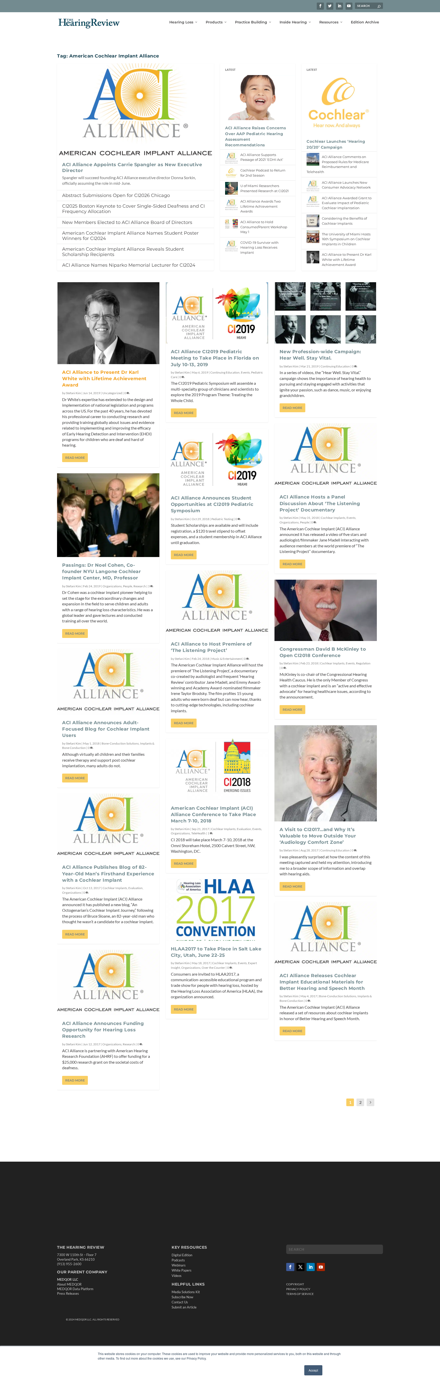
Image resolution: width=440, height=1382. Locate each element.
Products (214, 22)
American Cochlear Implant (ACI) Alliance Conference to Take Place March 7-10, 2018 (213, 814)
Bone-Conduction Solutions (120, 743)
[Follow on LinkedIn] (311, 1267)
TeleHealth (198, 833)
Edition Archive (365, 22)
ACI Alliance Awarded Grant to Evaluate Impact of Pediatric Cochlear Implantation (347, 203)
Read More (75, 458)
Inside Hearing (293, 22)
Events (245, 372)
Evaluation (135, 888)
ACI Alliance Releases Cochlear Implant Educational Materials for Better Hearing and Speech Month (322, 982)
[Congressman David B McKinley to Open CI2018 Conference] (325, 610)
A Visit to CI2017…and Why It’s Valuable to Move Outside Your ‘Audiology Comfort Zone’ (318, 836)
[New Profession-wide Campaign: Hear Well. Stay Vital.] (325, 313)
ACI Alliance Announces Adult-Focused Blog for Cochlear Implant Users (106, 729)
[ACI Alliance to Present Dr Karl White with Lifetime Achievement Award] (313, 257)
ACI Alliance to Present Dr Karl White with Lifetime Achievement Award (347, 259)
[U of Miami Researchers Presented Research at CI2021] (231, 188)
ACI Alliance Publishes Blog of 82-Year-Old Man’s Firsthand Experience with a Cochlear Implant (108, 873)
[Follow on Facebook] (290, 1267)
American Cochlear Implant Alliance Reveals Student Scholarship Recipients (123, 251)
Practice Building (251, 22)
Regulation (363, 663)
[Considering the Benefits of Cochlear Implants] (313, 221)
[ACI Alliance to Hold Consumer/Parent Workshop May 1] (231, 224)
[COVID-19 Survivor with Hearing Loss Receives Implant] (231, 245)
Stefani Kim (73, 393)
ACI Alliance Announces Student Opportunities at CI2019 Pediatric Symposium (212, 504)
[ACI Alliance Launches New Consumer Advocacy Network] (313, 185)
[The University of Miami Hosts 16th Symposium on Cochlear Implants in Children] (313, 236)
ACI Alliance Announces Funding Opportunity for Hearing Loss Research (103, 1030)
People (127, 586)
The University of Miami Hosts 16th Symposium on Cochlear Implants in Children (346, 239)
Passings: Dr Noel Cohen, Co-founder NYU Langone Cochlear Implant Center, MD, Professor (101, 571)
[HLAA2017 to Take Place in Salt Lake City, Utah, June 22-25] (217, 910)
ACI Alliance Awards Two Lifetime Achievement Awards (260, 206)
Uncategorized (112, 393)
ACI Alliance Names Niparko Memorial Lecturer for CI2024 (128, 265)
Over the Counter (213, 968)
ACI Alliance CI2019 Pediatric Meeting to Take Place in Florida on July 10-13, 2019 (215, 358)
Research (139, 586)
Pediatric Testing (222, 519)
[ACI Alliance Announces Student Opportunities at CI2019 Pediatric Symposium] (217, 459)
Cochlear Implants (115, 888)
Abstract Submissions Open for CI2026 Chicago (116, 195)
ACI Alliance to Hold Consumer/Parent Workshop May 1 (263, 227)
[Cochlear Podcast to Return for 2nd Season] (231, 172)
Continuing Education (225, 372)
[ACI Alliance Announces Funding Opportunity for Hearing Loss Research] (108, 982)
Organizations (112, 586)
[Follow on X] (300, 1267)
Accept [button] (313, 1370)
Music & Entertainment (226, 659)
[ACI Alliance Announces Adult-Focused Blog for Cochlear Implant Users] (108, 682)
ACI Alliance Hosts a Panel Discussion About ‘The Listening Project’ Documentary (320, 503)
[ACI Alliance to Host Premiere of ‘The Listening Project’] (217, 603)
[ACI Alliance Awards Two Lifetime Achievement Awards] (231, 203)
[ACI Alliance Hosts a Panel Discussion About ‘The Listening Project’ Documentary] (325, 456)
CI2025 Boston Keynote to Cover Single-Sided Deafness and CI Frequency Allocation (133, 208)
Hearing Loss (181, 22)
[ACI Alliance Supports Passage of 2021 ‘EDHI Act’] (231, 157)
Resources (328, 22)
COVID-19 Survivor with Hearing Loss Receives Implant (259, 247)
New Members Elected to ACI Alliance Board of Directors (127, 222)
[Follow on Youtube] (321, 1267)
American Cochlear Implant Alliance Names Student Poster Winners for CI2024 (130, 235)
